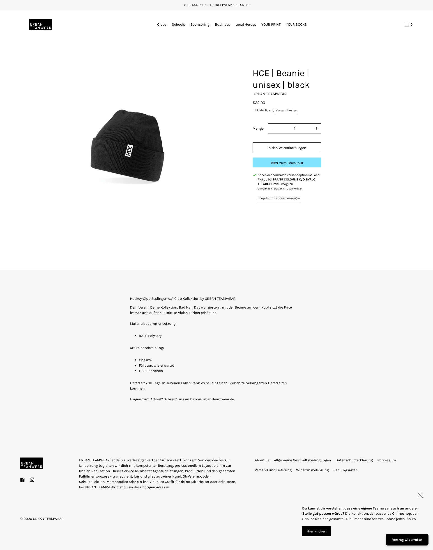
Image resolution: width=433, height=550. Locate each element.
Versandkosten (286, 110)
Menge (258, 128)
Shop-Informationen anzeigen (279, 198)
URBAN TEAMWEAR (48, 518)
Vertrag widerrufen (407, 540)
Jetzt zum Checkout (287, 163)
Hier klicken (316, 531)
